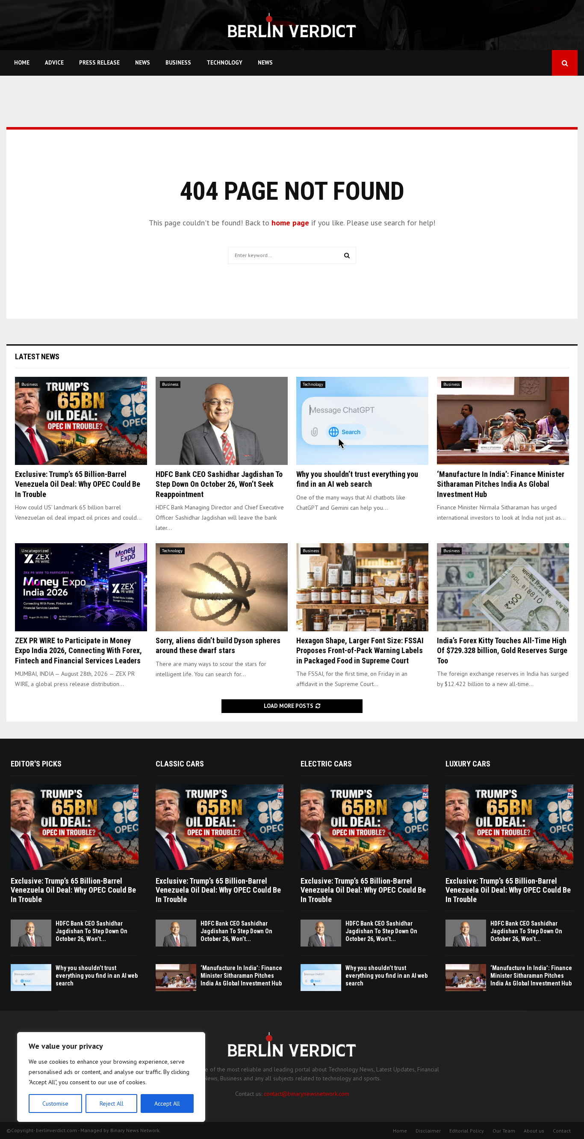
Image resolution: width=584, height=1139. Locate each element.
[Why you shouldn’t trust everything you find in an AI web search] (362, 421)
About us (534, 1130)
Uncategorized (35, 550)
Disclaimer (428, 1130)
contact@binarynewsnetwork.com (306, 1094)
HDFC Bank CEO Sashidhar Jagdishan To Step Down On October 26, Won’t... (91, 931)
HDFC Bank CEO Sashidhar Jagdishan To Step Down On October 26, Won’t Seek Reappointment (219, 484)
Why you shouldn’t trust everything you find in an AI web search (97, 975)
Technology (224, 62)
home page (290, 223)
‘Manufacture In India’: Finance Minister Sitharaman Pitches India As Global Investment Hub (500, 484)
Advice (54, 62)
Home (21, 62)
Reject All (112, 1103)
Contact (562, 1130)
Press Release (99, 62)
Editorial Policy (466, 1130)
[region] (111, 1077)
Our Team (504, 1130)
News (142, 62)
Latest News (37, 356)
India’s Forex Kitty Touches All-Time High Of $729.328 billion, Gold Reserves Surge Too (502, 650)
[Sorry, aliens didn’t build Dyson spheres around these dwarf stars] (222, 587)
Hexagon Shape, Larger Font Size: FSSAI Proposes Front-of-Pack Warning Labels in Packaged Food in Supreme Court (360, 650)
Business (178, 62)
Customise (55, 1103)
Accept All (167, 1103)
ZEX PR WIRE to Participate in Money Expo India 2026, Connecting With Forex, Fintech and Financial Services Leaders (78, 650)
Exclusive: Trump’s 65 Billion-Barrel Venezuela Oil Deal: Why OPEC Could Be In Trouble (77, 484)
